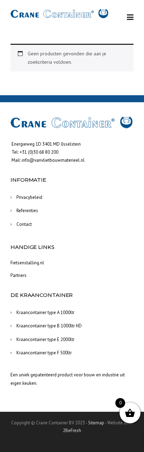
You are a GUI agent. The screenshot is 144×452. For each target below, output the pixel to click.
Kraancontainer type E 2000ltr (45, 339)
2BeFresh (72, 430)
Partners (18, 275)
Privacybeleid (29, 197)
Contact (24, 224)
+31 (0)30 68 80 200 (39, 152)
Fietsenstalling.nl (27, 263)
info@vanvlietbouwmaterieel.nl (53, 160)
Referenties (27, 211)
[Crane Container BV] (59, 14)
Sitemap (96, 423)
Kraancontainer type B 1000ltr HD (49, 326)
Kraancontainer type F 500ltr (44, 353)
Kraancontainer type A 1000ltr (45, 312)
